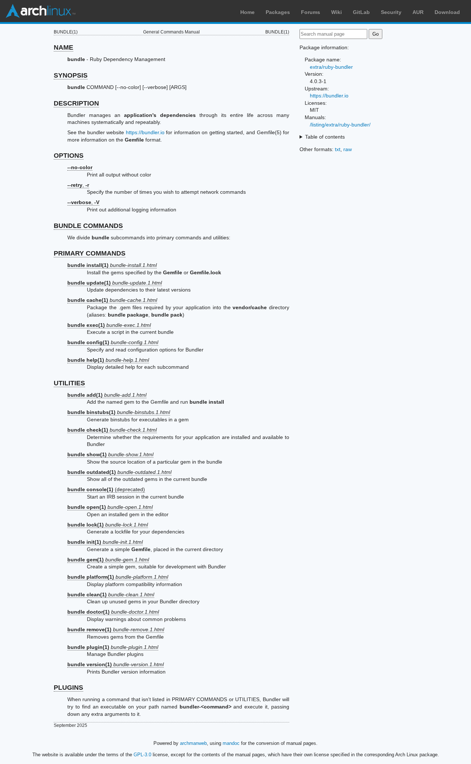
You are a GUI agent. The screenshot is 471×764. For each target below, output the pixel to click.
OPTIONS (69, 155)
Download (447, 12)
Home (247, 12)
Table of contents (325, 137)
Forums (310, 12)
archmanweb (193, 743)
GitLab (361, 12)
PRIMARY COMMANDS (89, 253)
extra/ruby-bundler (331, 67)
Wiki (336, 12)
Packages (278, 12)
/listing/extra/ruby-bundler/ (340, 125)
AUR (418, 12)
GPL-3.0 (142, 754)
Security (391, 12)
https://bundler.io (145, 132)
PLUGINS (68, 687)
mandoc (231, 743)
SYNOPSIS (71, 75)
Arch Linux (40, 11)
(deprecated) (106, 489)
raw (347, 149)
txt (337, 149)
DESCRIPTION (76, 103)
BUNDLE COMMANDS (88, 225)
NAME (63, 47)
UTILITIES (69, 383)
